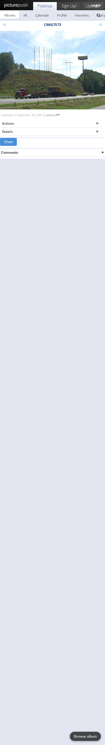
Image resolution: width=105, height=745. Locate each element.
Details (7, 132)
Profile (62, 15)
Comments (9, 152)
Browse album (85, 736)
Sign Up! (69, 6)
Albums (9, 15)
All (25, 15)
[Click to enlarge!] (52, 70)
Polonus (44, 6)
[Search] (98, 15)
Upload (92, 6)
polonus (51, 115)
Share (8, 142)
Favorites (82, 15)
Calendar (42, 15)
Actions (8, 123)
